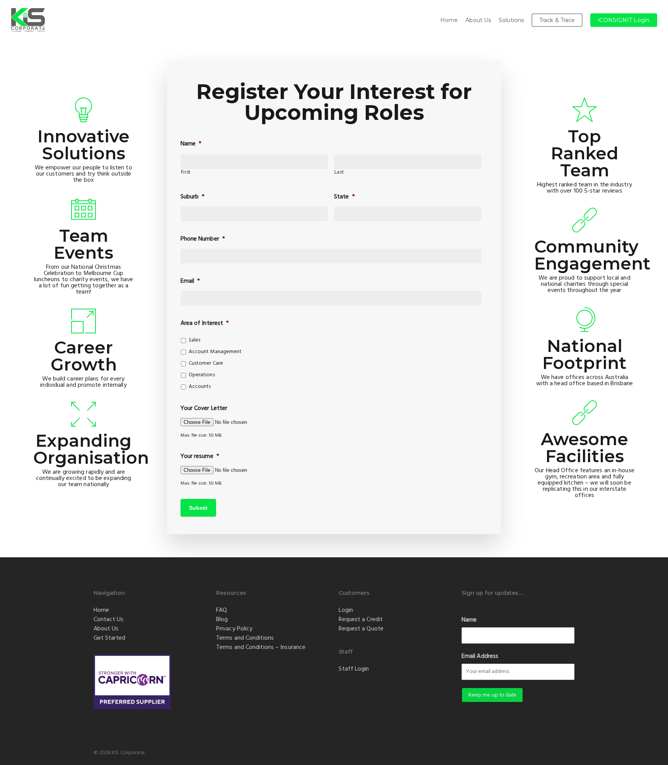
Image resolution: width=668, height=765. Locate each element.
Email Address (480, 656)
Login (346, 610)
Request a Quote (361, 629)
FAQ (221, 610)
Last (339, 172)
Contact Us (109, 619)
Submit (198, 508)
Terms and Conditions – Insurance (260, 647)
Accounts (200, 386)
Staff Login (354, 669)
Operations (202, 375)
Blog (222, 619)
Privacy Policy (234, 629)
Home (101, 610)
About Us (106, 629)
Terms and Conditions (245, 638)
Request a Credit (361, 619)
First (186, 172)
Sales (195, 340)
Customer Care (206, 363)
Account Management (215, 352)
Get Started (110, 638)
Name (469, 620)
